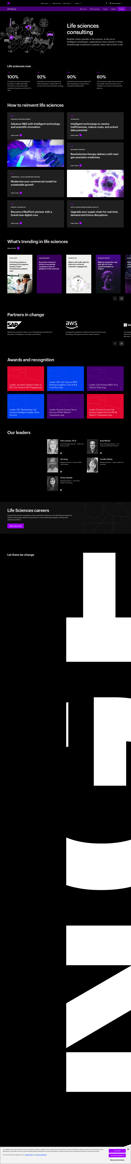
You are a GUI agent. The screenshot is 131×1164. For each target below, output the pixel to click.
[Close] (128, 1149)
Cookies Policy (29, 1154)
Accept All (117, 1150)
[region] (65, 1155)
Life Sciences (11, 9)
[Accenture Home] (12, 3)
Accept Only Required (117, 1155)
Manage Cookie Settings (117, 1160)
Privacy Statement (41, 1154)
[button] (15, 526)
